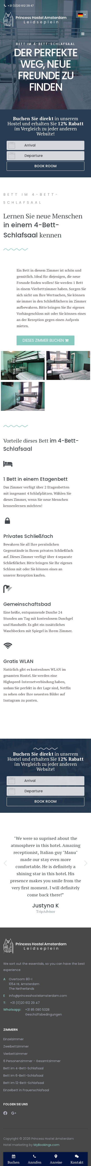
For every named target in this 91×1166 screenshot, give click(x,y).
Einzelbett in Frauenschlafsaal (26, 1090)
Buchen (13, 1162)
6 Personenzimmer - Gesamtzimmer (32, 1061)
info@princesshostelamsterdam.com (38, 995)
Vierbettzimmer (15, 1053)
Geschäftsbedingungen (43, 1014)
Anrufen (34, 1162)
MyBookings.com (46, 1145)
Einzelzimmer (13, 1039)
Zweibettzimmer (16, 1046)
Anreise (56, 1162)
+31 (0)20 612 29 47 (21, 6)
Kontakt (76, 1162)
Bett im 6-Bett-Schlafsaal (23, 1075)
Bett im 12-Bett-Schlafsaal (23, 1083)
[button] (5, 863)
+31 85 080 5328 (37, 1009)
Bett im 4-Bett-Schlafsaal (23, 1068)
